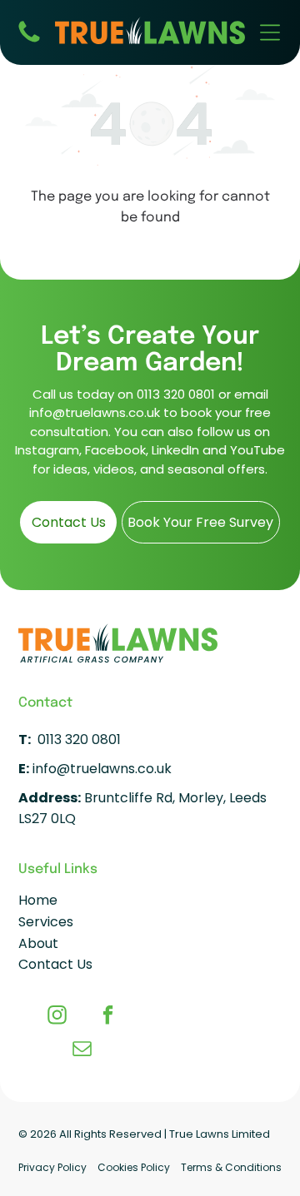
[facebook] (107, 1017)
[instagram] (57, 1017)
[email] (82, 1050)
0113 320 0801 (176, 394)
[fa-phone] (29, 41)
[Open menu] (270, 32)
